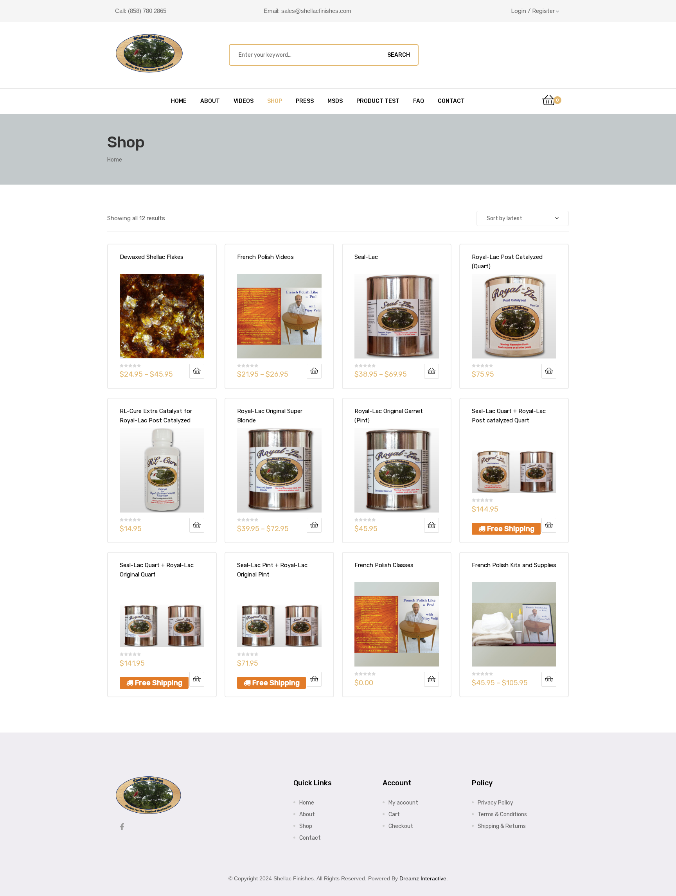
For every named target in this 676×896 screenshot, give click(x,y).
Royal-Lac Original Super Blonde (269, 416)
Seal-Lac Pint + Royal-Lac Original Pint (272, 570)
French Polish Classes (384, 565)
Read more (431, 525)
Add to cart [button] (548, 371)
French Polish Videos (265, 256)
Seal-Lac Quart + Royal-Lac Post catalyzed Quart (509, 416)
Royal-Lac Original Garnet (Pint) (388, 416)
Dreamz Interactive (422, 878)
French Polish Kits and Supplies (514, 565)
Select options (196, 371)
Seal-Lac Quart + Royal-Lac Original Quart (157, 570)
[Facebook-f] (122, 827)
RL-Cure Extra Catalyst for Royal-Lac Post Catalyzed (156, 416)
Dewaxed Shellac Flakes (151, 256)
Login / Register (533, 10)
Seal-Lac (366, 256)
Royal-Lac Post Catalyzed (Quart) (507, 261)
